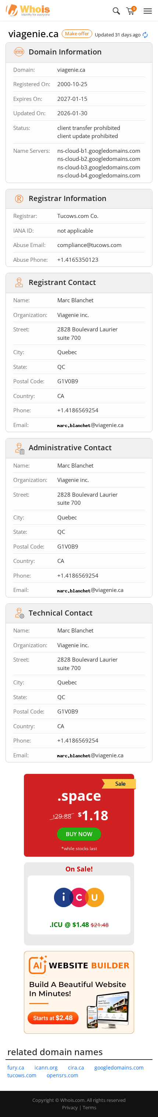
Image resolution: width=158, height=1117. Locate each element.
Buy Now (79, 834)
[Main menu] (146, 10)
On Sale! (79, 868)
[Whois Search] (116, 10)
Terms (89, 1107)
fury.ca (15, 1067)
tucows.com (21, 1075)
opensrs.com (62, 1075)
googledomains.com (119, 1067)
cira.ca (76, 1067)
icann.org (46, 1067)
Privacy (70, 1107)
